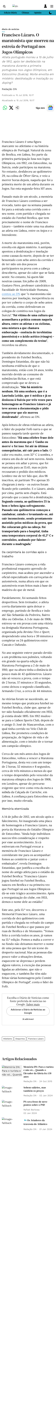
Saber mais (33, 1004)
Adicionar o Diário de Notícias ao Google (28, 1011)
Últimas (25, 12)
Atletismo (7, 1039)
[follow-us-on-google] (50, 108)
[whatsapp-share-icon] (4, 109)
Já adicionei (28, 1019)
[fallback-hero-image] (12, 1071)
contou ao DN (11, 294)
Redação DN (9, 89)
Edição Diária (10, 12)
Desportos (20, 1039)
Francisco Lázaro (36, 1039)
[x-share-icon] (11, 109)
